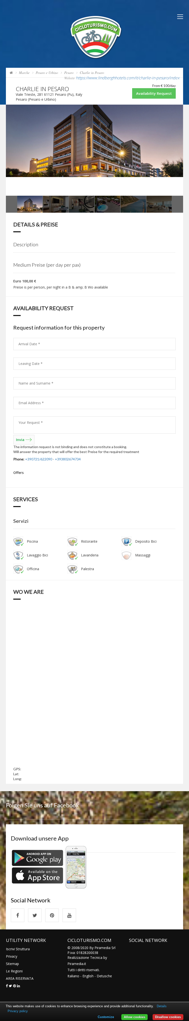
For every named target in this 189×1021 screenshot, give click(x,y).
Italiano (73, 976)
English (88, 976)
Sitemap (12, 963)
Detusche (104, 976)
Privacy (11, 956)
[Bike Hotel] (96, 36)
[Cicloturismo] (17, 915)
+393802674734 (68, 459)
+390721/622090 (38, 459)
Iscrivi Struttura (18, 949)
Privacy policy (18, 1011)
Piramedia (75, 963)
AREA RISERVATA (19, 978)
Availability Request (154, 93)
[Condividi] (7, 985)
